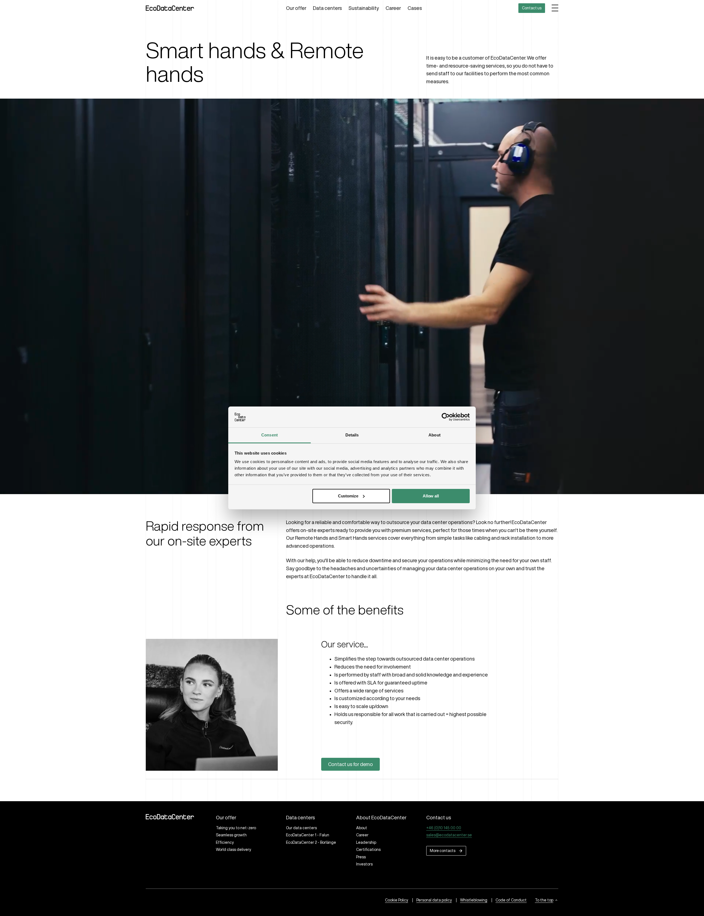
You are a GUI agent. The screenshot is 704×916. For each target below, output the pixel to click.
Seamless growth (231, 835)
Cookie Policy (396, 900)
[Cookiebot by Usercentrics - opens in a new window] (446, 417)
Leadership (366, 842)
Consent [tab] (269, 435)
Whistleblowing (473, 900)
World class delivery (233, 849)
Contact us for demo (350, 764)
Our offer (296, 7)
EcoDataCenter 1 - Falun (307, 835)
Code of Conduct (511, 900)
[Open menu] (555, 8)
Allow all (431, 496)
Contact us (531, 8)
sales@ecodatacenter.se (449, 835)
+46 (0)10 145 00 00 (443, 828)
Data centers (327, 7)
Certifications (368, 849)
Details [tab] (352, 435)
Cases (415, 7)
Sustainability (363, 7)
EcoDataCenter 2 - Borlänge (311, 842)
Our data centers (301, 828)
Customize (348, 496)
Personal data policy (434, 900)
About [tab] (434, 435)
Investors (364, 864)
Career (393, 7)
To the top (544, 900)
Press (361, 857)
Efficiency (225, 842)
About (361, 828)
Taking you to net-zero (236, 828)
